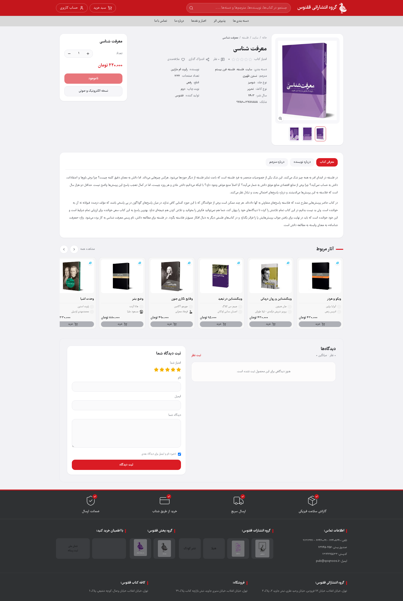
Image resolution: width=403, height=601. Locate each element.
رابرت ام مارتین (179, 69)
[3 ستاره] (167, 369)
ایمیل (178, 396)
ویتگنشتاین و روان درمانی (276, 299)
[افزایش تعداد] (88, 53)
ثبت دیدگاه (126, 464)
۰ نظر (216, 59)
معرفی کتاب (327, 162)
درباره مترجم (276, 162)
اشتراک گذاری (196, 59)
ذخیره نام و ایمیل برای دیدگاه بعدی (159, 454)
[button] (307, 81)
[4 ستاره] (162, 369)
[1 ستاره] (178, 369)
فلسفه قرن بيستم (225, 69)
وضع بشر (137, 299)
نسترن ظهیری (250, 76)
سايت (255, 38)
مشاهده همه (87, 249)
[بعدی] (64, 249)
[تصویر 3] (294, 133)
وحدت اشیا (87, 299)
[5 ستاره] (156, 369)
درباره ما (179, 21)
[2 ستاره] (173, 369)
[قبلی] (74, 249)
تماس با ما (160, 21)
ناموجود (93, 78)
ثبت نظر (196, 355)
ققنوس (179, 96)
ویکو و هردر (334, 299)
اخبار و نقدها (198, 21)
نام (179, 378)
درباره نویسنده (302, 162)
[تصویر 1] (320, 133)
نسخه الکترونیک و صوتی (93, 91)
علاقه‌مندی (173, 59)
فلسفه (245, 38)
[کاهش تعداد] (69, 53)
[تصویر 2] (307, 133)
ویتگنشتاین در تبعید (230, 299)
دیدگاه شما (174, 415)
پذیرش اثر (220, 21)
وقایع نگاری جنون (182, 299)
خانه (264, 38)
